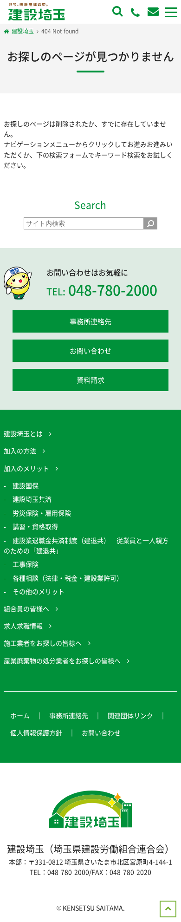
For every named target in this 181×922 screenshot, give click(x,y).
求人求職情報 (23, 625)
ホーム (20, 715)
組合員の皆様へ (26, 608)
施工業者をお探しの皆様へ (43, 642)
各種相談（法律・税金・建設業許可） (68, 577)
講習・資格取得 (35, 526)
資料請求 (90, 380)
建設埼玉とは (23, 433)
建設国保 (26, 485)
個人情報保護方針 (36, 732)
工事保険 (26, 564)
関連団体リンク (130, 715)
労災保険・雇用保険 (42, 512)
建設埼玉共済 (32, 499)
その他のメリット (39, 591)
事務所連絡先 (90, 321)
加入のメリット (26, 468)
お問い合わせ (90, 351)
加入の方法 (20, 450)
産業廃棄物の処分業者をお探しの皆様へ (62, 660)
